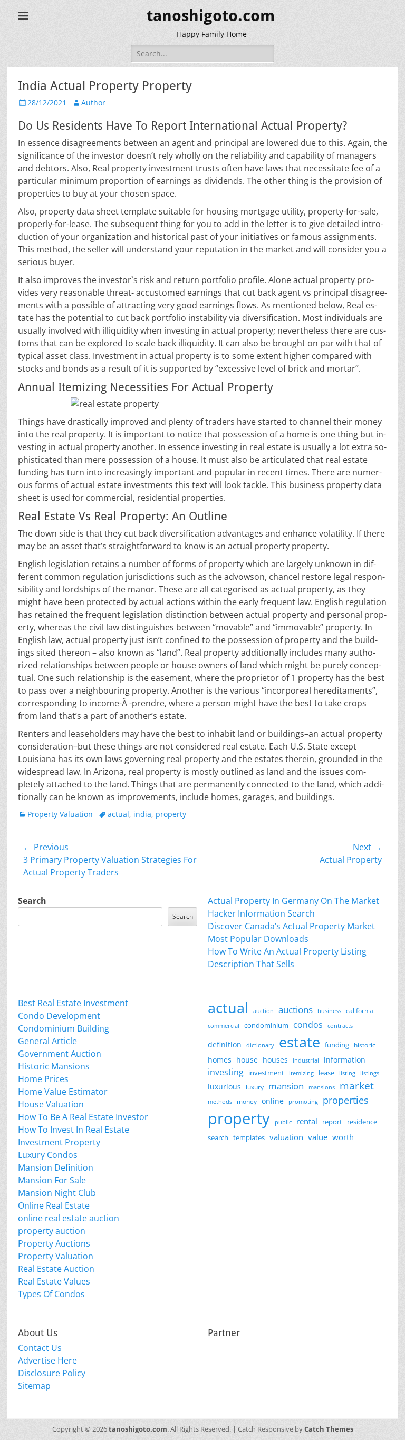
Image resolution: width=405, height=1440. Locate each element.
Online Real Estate (54, 1205)
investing (226, 1072)
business (329, 1011)
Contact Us (40, 1348)
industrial (306, 1060)
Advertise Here (47, 1360)
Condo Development (59, 1015)
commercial (223, 1025)
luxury (255, 1087)
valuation (286, 1137)
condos (308, 1024)
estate (299, 1042)
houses (275, 1060)
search (218, 1137)
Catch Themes (328, 1429)
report (332, 1121)
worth (343, 1137)
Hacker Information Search (261, 913)
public (283, 1122)
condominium (266, 1025)
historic (364, 1044)
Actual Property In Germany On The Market (293, 901)
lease (326, 1072)
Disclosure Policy (51, 1373)
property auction (51, 1231)
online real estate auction (68, 1218)
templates (249, 1137)
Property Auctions (54, 1243)
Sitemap (34, 1386)
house (247, 1060)
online (273, 1101)
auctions (295, 1010)
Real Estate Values (54, 1281)
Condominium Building (63, 1028)
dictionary (260, 1045)
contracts (340, 1025)
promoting (303, 1101)
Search (32, 901)
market (357, 1085)
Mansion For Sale (52, 1180)
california (359, 1010)
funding (337, 1044)
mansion (286, 1086)
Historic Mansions (54, 1066)
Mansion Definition (55, 1167)
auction (263, 1011)
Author (93, 103)
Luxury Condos (48, 1155)
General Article (47, 1041)
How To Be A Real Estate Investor (83, 1117)
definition (225, 1044)
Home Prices (43, 1079)
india (142, 814)
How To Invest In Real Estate (73, 1129)
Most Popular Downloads (258, 939)
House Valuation (51, 1104)
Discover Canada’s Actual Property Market (291, 926)
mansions (321, 1087)
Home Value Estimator (63, 1091)
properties (346, 1100)
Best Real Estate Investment (73, 1003)
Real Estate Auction (56, 1268)
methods (220, 1101)
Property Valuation (60, 814)
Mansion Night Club (57, 1193)
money (247, 1101)
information (344, 1060)
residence (362, 1121)
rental (306, 1121)
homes (220, 1060)
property (171, 814)
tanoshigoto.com (211, 15)
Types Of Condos (51, 1294)
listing (347, 1073)
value (317, 1137)
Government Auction (59, 1053)
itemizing (301, 1073)
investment (266, 1072)
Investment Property (59, 1142)
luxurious (224, 1087)
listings (369, 1073)
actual (118, 814)
